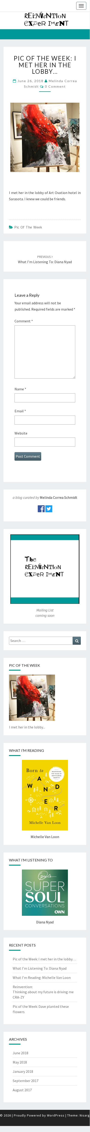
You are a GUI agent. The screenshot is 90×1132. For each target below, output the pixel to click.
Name (20, 389)
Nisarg (85, 1115)
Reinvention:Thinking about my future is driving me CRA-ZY (43, 992)
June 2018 (20, 1053)
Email (20, 411)
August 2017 (22, 1090)
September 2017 (25, 1080)
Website (21, 433)
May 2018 (20, 1062)
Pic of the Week (28, 227)
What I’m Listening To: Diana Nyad (40, 968)
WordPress (55, 1115)
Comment (24, 321)
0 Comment (55, 86)
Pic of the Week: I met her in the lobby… (44, 959)
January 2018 (23, 1071)
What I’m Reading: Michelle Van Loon (42, 977)
